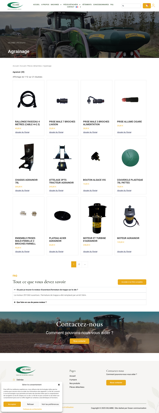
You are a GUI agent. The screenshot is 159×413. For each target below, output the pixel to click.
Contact (70, 7)
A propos (45, 4)
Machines (55, 4)
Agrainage (18, 51)
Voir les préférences (50, 404)
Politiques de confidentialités (32, 409)
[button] (59, 385)
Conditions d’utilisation (64, 407)
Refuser (30, 404)
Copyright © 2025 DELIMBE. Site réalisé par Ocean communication (118, 408)
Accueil (36, 4)
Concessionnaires (101, 4)
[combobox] (131, 6)
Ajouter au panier (22, 132)
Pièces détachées (70, 4)
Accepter (12, 404)
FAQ (111, 4)
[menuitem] (78, 7)
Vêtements (86, 4)
